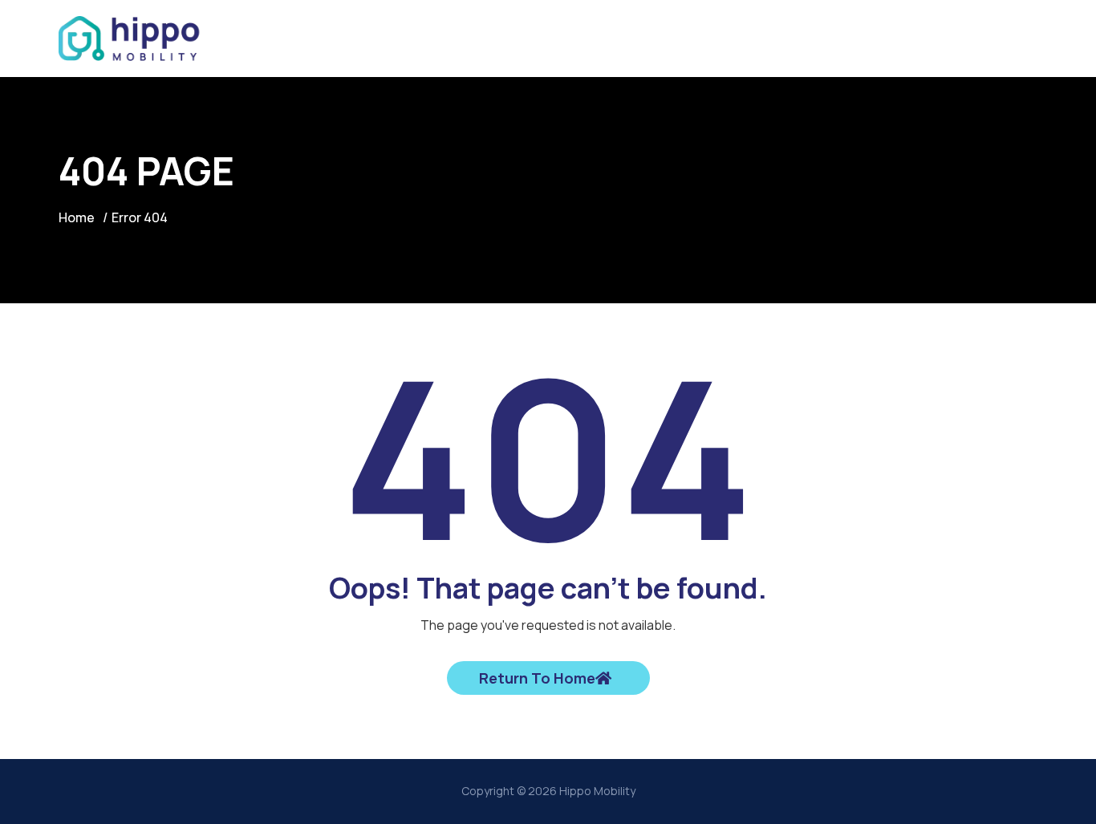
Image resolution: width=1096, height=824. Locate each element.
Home (77, 217)
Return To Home (537, 678)
